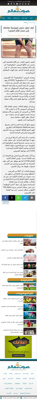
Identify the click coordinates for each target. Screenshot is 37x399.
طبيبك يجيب (19, 388)
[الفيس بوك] (11, 3)
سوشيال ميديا (8, 383)
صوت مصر (24, 18)
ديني (4, 378)
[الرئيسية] (8, 3)
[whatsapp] (18, 198)
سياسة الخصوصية (25, 393)
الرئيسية (31, 22)
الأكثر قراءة (27, 280)
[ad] (18, 232)
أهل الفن (31, 378)
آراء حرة (31, 383)
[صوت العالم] (18, 14)
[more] (28, 3)
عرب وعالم (16, 18)
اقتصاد (25, 378)
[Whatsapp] (22, 3)
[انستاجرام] (19, 3)
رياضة (9, 18)
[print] (31, 198)
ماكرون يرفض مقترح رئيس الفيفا (15, 398)
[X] (12, 198)
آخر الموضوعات (24, 293)
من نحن (16, 393)
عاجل (31, 18)
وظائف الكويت (9, 388)
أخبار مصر (10, 378)
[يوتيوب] (17, 3)
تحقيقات (18, 378)
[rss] (25, 3)
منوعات (25, 22)
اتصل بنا (9, 393)
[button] (2, 222)
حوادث (3, 18)
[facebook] (5, 198)
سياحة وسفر (28, 388)
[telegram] (25, 198)
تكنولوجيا (17, 383)
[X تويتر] (14, 3)
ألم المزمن (6, 203)
